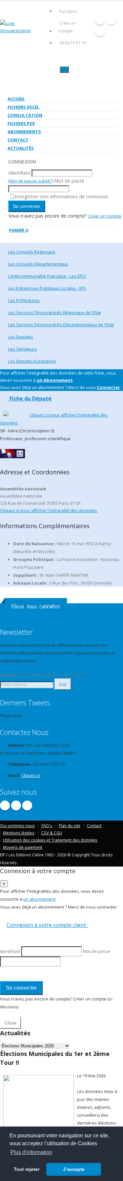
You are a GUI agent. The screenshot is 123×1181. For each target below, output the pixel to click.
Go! (63, 684)
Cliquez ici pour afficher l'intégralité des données (48, 510)
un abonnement (39, 899)
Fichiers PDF (21, 123)
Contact (18, 140)
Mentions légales (18, 832)
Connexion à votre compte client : (47, 925)
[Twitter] (111, 20)
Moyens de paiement (22, 847)
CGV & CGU (51, 832)
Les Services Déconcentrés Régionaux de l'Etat (54, 312)
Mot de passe (69, 181)
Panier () (18, 230)
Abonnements (24, 132)
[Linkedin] (100, 31)
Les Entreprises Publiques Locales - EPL (47, 288)
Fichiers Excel (23, 107)
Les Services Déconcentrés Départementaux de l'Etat (61, 325)
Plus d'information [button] (31, 1152)
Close (10, 1022)
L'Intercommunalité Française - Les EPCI (47, 276)
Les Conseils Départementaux (38, 264)
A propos (68, 11)
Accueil (16, 99)
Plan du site (69, 825)
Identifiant (19, 173)
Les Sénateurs (22, 349)
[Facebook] (100, 20)
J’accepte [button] (74, 1169)
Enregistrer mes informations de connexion (61, 196)
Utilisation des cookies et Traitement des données (50, 840)
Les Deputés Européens (32, 361)
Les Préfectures (24, 300)
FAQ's (46, 825)
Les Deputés (20, 337)
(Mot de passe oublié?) (30, 181)
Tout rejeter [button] (26, 1169)
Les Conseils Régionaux (31, 252)
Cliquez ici (30, 775)
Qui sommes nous (17, 825)
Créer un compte (66, 26)
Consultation (25, 115)
